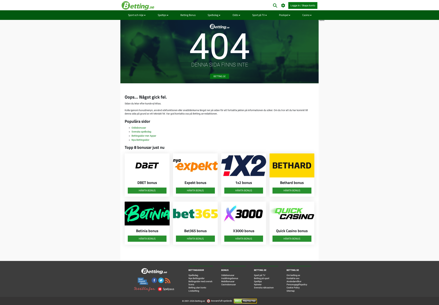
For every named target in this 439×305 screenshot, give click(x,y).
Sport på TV (258, 15)
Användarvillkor (294, 281)
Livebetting (193, 291)
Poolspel (284, 15)
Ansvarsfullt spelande (221, 301)
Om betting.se (293, 275)
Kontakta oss (293, 278)
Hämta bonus (147, 190)
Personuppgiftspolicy (297, 284)
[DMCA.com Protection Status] (245, 301)
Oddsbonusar (139, 127)
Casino (306, 15)
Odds (236, 15)
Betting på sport (261, 278)
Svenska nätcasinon (264, 287)
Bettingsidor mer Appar (144, 135)
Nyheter (258, 284)
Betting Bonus (188, 15)
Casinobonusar (228, 284)
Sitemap (291, 291)
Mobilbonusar (227, 281)
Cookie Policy (293, 287)
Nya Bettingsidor (140, 140)
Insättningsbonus (229, 278)
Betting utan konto (197, 287)
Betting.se (219, 76)
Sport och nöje (136, 15)
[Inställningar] (283, 5)
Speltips (162, 15)
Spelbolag (213, 15)
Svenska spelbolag (141, 131)
